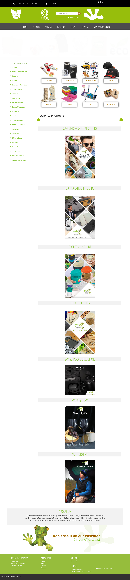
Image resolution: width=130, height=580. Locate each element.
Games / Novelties (18, 107)
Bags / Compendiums (19, 71)
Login (101, 2)
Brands (14, 80)
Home (25, 27)
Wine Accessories (18, 156)
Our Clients (61, 27)
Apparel (14, 67)
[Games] (49, 94)
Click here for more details (105, 569)
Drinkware (15, 94)
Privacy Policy (16, 565)
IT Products (16, 151)
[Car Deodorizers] (90, 70)
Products (36, 27)
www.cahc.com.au (77, 569)
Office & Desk (17, 138)
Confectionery (17, 89)
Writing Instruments (19, 160)
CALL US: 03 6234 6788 (22, 4)
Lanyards (15, 129)
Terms (73, 27)
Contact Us (85, 27)
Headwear (15, 116)
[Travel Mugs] (69, 70)
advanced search (74, 17)
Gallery (43, 565)
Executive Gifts (17, 102)
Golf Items (15, 111)
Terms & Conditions (18, 563)
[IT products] (111, 94)
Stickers (15, 142)
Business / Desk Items (20, 85)
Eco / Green (16, 98)
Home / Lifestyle (17, 120)
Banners (15, 76)
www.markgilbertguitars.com (81, 571)
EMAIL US (40, 4)
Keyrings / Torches (18, 125)
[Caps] (111, 70)
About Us (48, 27)
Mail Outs (15, 133)
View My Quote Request (102, 27)
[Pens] (90, 94)
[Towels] (69, 94)
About (43, 563)
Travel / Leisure (17, 147)
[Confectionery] (49, 70)
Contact (44, 568)
